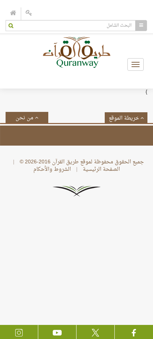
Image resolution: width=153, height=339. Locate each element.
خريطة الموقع (124, 118)
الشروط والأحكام (52, 169)
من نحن (25, 118)
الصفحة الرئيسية (101, 169)
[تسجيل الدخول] (29, 13)
